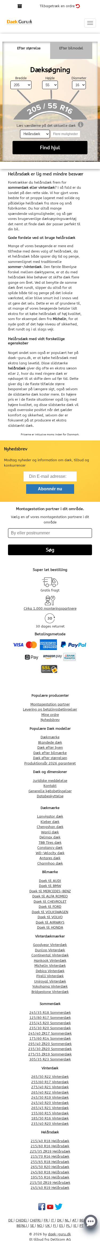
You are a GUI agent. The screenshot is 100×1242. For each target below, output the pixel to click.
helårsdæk (47, 314)
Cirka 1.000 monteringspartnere (50, 608)
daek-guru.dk (19, 358)
